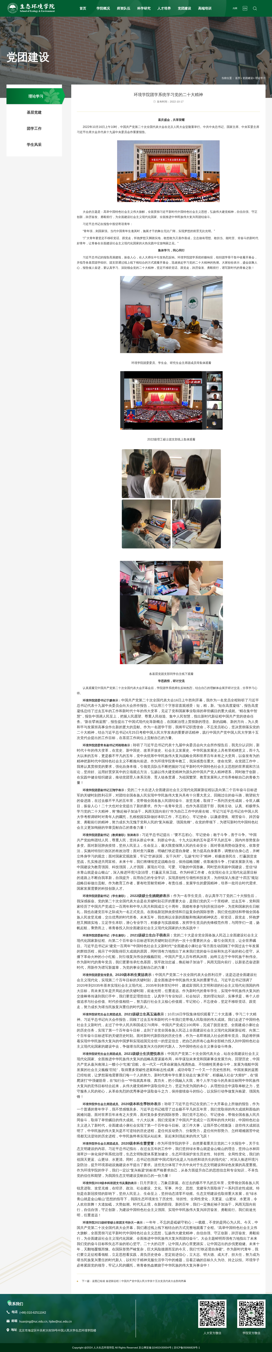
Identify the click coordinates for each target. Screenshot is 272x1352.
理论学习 (35, 96)
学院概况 (103, 8)
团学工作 (34, 128)
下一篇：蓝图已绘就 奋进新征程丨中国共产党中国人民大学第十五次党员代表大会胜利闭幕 (134, 1281)
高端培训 (204, 8)
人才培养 (164, 8)
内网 (235, 8)
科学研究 (144, 8)
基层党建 (34, 112)
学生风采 (34, 145)
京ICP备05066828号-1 (187, 1347)
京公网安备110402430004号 (155, 1347)
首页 (83, 8)
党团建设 (184, 8)
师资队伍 (123, 8)
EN (245, 8)
